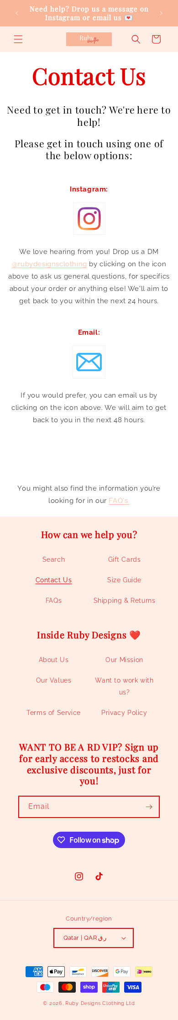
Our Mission (124, 659)
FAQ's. (119, 501)
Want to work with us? (124, 686)
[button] (18, 39)
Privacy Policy (124, 712)
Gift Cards (124, 559)
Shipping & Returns (125, 600)
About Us (54, 659)
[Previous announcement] (17, 13)
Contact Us (54, 580)
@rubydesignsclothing (49, 264)
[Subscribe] (149, 807)
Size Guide (124, 580)
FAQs (54, 600)
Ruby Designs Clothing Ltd (100, 1003)
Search (53, 559)
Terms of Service (53, 712)
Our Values (54, 680)
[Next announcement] (161, 13)
